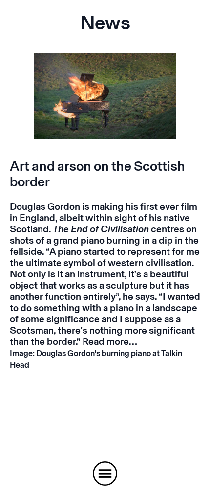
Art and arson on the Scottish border (97, 174)
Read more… (110, 341)
